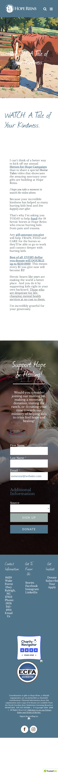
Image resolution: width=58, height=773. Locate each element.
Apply (52, 587)
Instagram (32, 589)
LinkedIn (31, 592)
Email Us (9, 614)
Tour (52, 584)
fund (34, 218)
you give (38, 234)
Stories (29, 582)
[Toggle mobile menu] (51, 9)
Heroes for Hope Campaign (28, 166)
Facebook (31, 585)
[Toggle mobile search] (51, 12)
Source (14, 502)
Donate (52, 577)
